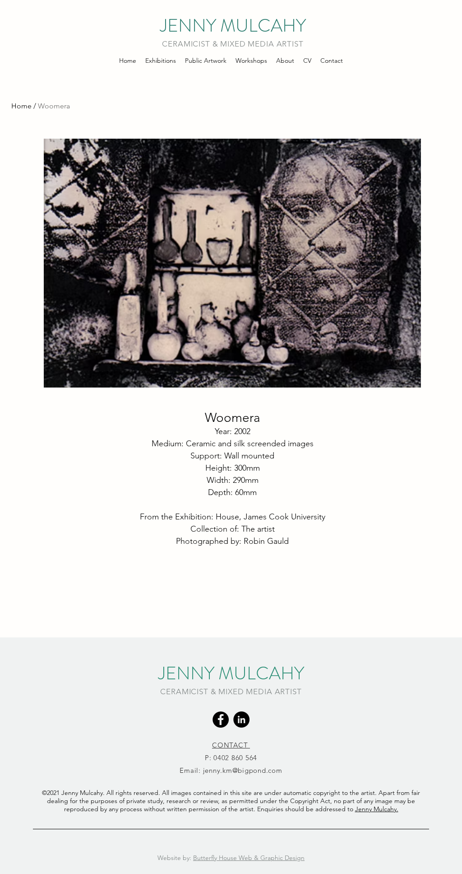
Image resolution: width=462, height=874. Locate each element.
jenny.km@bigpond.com (242, 770)
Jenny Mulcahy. (376, 809)
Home (21, 106)
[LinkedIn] (241, 719)
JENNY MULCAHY (233, 25)
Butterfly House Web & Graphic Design (249, 858)
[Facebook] (221, 719)
